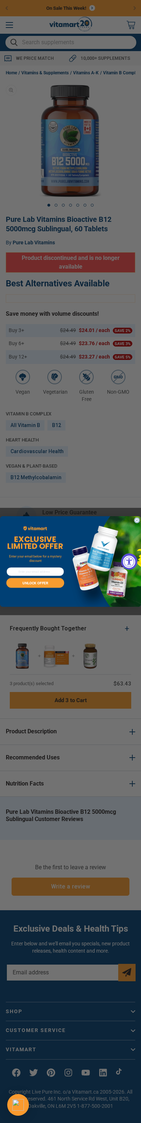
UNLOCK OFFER (35, 583)
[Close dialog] (137, 520)
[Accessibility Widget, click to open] (129, 562)
